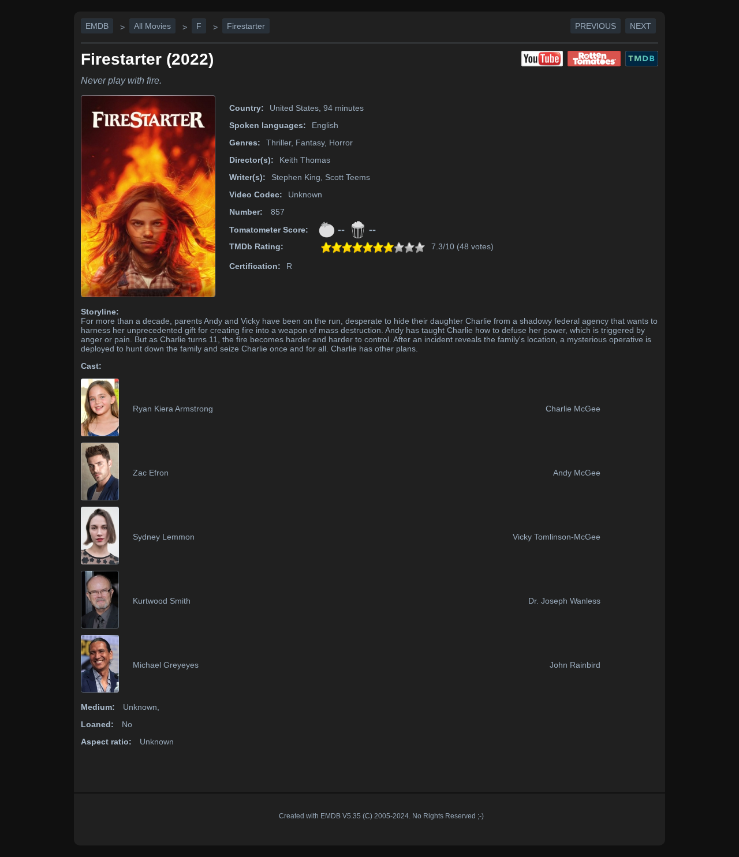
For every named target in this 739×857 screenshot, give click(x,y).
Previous (595, 26)
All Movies (152, 26)
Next (640, 26)
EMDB (97, 26)
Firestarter (246, 26)
